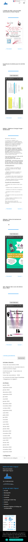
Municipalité (7, 493)
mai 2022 (5, 419)
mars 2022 (6, 424)
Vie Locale (6, 495)
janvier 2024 (6, 390)
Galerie (6, 502)
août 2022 (5, 413)
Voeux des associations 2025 (11, 364)
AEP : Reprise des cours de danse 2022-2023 (13, 287)
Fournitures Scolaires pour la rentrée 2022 (14, 64)
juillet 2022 (6, 415)
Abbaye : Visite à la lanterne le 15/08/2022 (12, 220)
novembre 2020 (7, 449)
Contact (6, 504)
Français (17, 1)
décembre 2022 (7, 403)
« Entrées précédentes (9, 355)
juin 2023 (5, 396)
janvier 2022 (6, 429)
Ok (6, 539)
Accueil (6, 490)
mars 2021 (5, 440)
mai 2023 (5, 399)
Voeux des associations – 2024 (11, 375)
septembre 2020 (7, 451)
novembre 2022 (7, 406)
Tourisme (6, 497)
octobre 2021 (6, 435)
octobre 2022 (6, 408)
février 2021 (6, 442)
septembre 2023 (7, 394)
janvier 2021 (6, 445)
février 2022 (6, 426)
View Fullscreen (14, 75)
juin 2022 (5, 417)
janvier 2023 (6, 401)
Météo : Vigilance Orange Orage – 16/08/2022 (13, 129)
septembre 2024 (7, 387)
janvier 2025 (6, 385)
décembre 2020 (7, 447)
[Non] (26, 536)
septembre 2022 (7, 410)
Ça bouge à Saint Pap (10, 499)
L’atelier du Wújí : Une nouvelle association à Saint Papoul (12, 11)
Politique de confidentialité (16, 539)
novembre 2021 (7, 433)
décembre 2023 (7, 392)
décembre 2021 (7, 431)
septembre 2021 (7, 438)
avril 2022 (5, 422)
